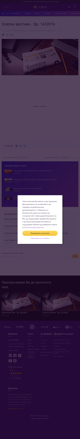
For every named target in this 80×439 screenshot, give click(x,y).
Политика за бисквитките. (34, 227)
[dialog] (40, 219)
